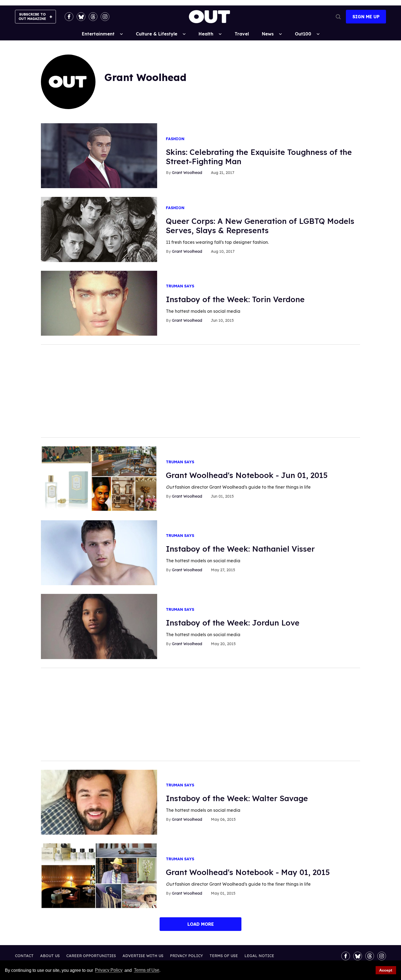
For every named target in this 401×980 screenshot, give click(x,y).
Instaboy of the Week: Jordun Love (233, 622)
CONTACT (24, 955)
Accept (385, 970)
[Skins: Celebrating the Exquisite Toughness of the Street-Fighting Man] (99, 155)
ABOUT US (50, 955)
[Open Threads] (93, 16)
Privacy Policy (108, 970)
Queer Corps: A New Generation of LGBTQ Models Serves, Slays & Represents (260, 225)
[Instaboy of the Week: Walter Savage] (99, 802)
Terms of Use (146, 970)
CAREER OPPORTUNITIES (91, 955)
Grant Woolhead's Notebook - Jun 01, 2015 (247, 475)
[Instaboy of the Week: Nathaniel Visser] (99, 552)
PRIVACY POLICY (186, 955)
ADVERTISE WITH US (142, 955)
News (268, 34)
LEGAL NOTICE (259, 955)
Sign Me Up (365, 16)
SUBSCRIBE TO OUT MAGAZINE (32, 16)
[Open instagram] (105, 16)
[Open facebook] (69, 16)
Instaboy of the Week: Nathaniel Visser (240, 549)
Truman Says (180, 286)
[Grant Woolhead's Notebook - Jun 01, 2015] (99, 478)
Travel (242, 34)
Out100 (303, 34)
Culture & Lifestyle (156, 34)
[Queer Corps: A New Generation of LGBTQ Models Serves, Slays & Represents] (99, 229)
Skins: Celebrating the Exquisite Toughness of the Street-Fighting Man (259, 156)
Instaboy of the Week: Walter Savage (237, 798)
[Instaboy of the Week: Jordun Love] (99, 626)
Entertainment (98, 34)
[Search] (338, 16)
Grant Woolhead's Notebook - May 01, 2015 (248, 872)
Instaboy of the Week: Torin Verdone (235, 299)
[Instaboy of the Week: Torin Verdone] (99, 303)
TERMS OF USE (224, 955)
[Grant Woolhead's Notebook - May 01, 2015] (99, 875)
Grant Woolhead (187, 172)
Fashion (175, 139)
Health (206, 34)
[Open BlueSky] (81, 16)
